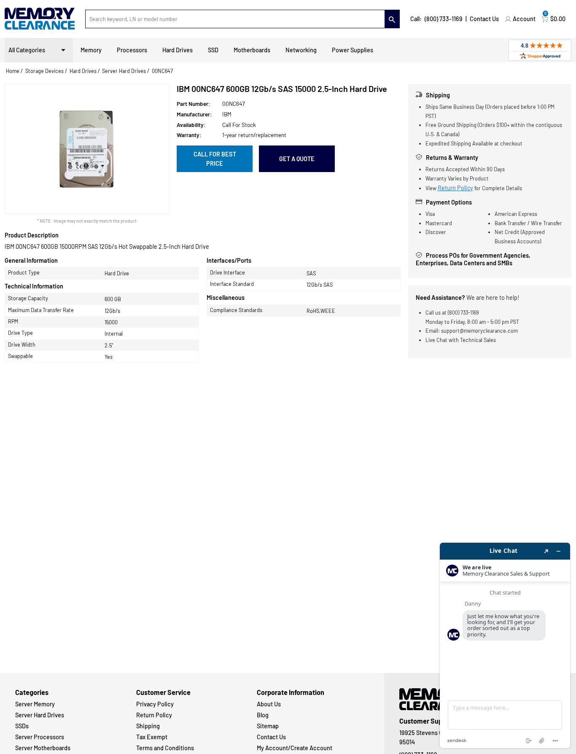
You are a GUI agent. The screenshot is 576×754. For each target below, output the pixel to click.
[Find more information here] (505, 645)
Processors (132, 50)
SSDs (22, 726)
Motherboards (252, 50)
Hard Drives (177, 50)
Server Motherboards (42, 747)
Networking (301, 50)
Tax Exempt (151, 737)
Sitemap (268, 726)
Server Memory (35, 704)
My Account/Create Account (294, 747)
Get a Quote (297, 158)
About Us (269, 704)
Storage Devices (44, 70)
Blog (263, 715)
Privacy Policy (155, 704)
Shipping (148, 726)
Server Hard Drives (124, 70)
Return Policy (455, 187)
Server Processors (39, 737)
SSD (213, 50)
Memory (91, 50)
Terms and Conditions (165, 747)
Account (524, 18)
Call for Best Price (215, 159)
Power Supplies (352, 50)
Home (12, 70)
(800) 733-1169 (444, 18)
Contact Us (484, 18)
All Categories (26, 50)
